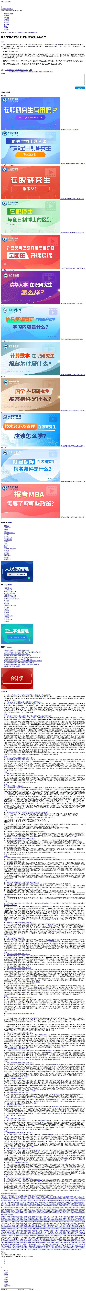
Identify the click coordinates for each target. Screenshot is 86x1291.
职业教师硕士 (72, 1249)
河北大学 (81, 1212)
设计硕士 (76, 1234)
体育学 (24, 1228)
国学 (5, 543)
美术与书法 (70, 1234)
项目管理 (6, 552)
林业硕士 (19, 1230)
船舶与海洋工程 (57, 1248)
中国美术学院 (68, 1202)
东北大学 (6, 609)
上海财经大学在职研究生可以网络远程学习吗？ (21, 1013)
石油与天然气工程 (24, 1248)
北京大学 (6, 600)
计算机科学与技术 (19, 1223)
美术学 (34, 1221)
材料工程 (25, 1246)
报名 (6, 29)
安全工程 (72, 1246)
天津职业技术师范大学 (72, 1212)
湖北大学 (53, 1209)
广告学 (38, 1237)
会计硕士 (7, 1228)
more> (9, 522)
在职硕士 (10, 1195)
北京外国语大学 (16, 1200)
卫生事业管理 (8, 538)
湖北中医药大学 (12, 1211)
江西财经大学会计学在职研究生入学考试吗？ (20, 1132)
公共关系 (62, 1235)
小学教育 (34, 1241)
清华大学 (6, 602)
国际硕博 (40, 1195)
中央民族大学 (46, 1209)
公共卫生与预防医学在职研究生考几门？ (19, 968)
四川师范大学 (61, 1205)
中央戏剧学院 (68, 1209)
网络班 (45, 1195)
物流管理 (6, 536)
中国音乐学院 (60, 1202)
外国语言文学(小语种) (21, 70)
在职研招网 (10, 32)
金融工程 (56, 1223)
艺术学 (26, 1221)
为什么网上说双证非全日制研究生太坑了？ (17, 654)
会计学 (6, 545)
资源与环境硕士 (37, 1242)
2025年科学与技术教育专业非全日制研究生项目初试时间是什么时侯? (27, 812)
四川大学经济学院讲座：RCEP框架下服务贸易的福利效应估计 (22, 657)
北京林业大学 (66, 1204)
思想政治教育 (54, 1220)
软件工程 (69, 1223)
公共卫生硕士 (46, 1227)
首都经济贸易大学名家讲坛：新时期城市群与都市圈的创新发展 (23, 661)
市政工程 (25, 1237)
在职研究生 (56, 44)
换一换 (11, 1214)
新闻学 (48, 1220)
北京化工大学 (30, 1204)
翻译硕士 (69, 1227)
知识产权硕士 (15, 1235)
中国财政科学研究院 (8, 1212)
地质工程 (43, 1246)
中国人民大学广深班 (10, 605)
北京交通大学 (6, 1205)
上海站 (6, 1272)
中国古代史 (49, 1241)
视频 (6, 24)
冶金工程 (77, 1246)
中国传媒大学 (22, 1205)
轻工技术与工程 (40, 1248)
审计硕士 (82, 1228)
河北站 (6, 1282)
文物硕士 (62, 1232)
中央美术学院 (60, 1209)
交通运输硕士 (72, 1242)
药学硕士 (46, 1230)
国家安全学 (39, 1234)
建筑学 (5, 1227)
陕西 (30, 70)
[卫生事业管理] (17, 643)
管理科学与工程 (63, 1220)
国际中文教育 (7, 1235)
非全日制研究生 (42, 721)
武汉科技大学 (33, 1202)
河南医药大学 (10, 1207)
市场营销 (6, 554)
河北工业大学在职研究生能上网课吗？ (18, 1162)
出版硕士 (39, 1228)
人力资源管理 (8, 540)
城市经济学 (51, 1237)
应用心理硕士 (62, 1227)
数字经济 (6, 526)
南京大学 (6, 614)
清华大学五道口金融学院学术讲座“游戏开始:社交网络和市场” (22, 652)
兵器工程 (4, 1249)
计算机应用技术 (28, 1220)
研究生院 (53, 1239)
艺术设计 (78, 1242)
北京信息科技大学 (69, 1200)
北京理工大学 (75, 1204)
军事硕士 (57, 1230)
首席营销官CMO (30, 1223)
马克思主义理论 (37, 1239)
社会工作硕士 (54, 1227)
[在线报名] (4, 1263)
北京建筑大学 (45, 1205)
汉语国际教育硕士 (32, 1244)
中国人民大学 (8, 588)
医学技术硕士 (37, 1232)
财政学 (46, 1223)
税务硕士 (34, 1228)
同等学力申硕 (23, 1195)
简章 (6, 19)
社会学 (5, 1220)
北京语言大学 (30, 1205)
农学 (72, 1232)
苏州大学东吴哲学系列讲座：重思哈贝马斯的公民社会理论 (21, 664)
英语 (5, 547)
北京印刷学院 (9, 1209)
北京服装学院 (66, 1207)
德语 (38, 1241)
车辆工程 (51, 1244)
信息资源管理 (80, 1218)
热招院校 (9, 1193)
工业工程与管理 (68, 1244)
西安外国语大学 (8, 13)
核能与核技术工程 (23, 1249)
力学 (82, 1242)
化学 (4, 1225)
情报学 (65, 1223)
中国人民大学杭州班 (10, 597)
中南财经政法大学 (78, 1198)
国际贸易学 (7, 555)
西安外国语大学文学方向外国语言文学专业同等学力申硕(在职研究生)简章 (31, 71)
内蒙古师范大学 (8, 616)
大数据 (60, 1218)
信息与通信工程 (14, 1221)
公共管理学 (39, 1218)
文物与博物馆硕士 (62, 1249)
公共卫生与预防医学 (60, 1225)
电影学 (42, 1237)
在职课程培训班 (55, 1064)
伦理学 (75, 1239)
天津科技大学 (42, 1211)
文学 (66, 1232)
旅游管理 (50, 1223)
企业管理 (6, 541)
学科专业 (6, 22)
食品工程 (78, 1248)
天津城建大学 (75, 1211)
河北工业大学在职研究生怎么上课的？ (18, 954)
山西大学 (6, 618)
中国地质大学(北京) (15, 1202)
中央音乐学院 (38, 1209)
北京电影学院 (60, 1200)
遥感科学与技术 (12, 1234)
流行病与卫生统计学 (10, 548)
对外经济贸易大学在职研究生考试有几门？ (19, 1178)
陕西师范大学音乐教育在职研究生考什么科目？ (21, 838)
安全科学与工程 (5, 1221)
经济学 (6, 531)
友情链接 (3, 1193)
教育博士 (26, 1225)
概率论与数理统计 (9, 533)
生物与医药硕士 (63, 1242)
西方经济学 (8, 1241)
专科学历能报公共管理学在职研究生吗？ (19, 1148)
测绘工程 (49, 1246)
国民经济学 (14, 1241)
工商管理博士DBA (78, 1237)
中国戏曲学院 (52, 1202)
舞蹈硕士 (50, 1234)
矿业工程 (16, 1248)
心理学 (12, 1220)
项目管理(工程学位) (21, 1244)
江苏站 (6, 1275)
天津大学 (27, 1211)
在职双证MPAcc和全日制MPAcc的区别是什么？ (18, 659)
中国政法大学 (25, 1200)
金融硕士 (75, 1223)
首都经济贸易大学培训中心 (12, 598)
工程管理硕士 (11, 1232)
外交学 (35, 1220)
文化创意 (54, 1221)
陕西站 (6, 1279)
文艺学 (31, 1249)
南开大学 (6, 607)
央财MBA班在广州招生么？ (15, 786)
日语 (41, 1241)
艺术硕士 (4, 1232)
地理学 (8, 1225)
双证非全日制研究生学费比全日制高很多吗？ (17, 655)
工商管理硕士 (76, 789)
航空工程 (10, 1249)
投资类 (44, 1220)
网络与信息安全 (48, 1249)
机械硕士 (21, 1242)
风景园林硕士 (73, 1230)
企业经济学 (37, 1225)
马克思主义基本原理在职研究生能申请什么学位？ (21, 983)
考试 (6, 20)
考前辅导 (6, 621)
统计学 (83, 1220)
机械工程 (75, 1244)
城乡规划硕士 (46, 1228)
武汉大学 (6, 611)
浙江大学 (6, 604)
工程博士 (31, 1225)
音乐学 (30, 1221)
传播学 (44, 1241)
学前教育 (29, 1241)
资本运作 (64, 1237)
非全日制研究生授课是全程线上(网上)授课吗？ (20, 773)
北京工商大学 (26, 1207)
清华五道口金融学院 (78, 1209)
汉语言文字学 (19, 1232)
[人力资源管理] (17, 581)
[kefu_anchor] (4, 1261)
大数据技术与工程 (38, 1249)
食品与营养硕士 (28, 1239)
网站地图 (50, 1195)
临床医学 (27, 1227)
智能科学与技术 (21, 1234)
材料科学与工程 (19, 1239)
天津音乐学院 (36, 1212)
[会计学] (17, 688)
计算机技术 (12, 1244)
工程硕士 (56, 1244)
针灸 (31, 1232)
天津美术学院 (44, 1212)
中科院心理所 (14, 1205)
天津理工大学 (58, 1211)
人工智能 (65, 1218)
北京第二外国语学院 (56, 1204)
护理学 (79, 1230)
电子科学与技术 (12, 1227)
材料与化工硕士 (28, 1242)
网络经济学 (78, 1235)
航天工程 (15, 1249)
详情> (14, 700)
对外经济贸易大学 (9, 593)
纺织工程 (33, 1248)
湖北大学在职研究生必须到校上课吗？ (18, 1092)
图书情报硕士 (62, 1228)
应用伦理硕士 (40, 1235)
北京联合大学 (50, 1207)
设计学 (78, 1232)
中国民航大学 (21, 1211)
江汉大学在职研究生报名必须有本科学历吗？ (20, 997)
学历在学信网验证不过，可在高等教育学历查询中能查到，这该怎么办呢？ (29, 695)
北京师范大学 (18, 1207)
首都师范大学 (42, 1207)
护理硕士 (41, 1230)
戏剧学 (46, 1237)
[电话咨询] (4, 1259)
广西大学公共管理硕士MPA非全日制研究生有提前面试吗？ (24, 702)
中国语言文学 (72, 1218)
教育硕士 (69, 1225)
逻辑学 (55, 1249)
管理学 (56, 1218)
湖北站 (6, 1281)
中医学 (20, 1228)
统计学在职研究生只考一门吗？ (16, 1078)
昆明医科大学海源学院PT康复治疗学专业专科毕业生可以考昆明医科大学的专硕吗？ (32, 857)
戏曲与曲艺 (63, 1234)
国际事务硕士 (23, 1235)
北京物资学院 (34, 1207)
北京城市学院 (74, 1207)
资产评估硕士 (76, 1228)
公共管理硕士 (38, 1227)
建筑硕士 (62, 1230)
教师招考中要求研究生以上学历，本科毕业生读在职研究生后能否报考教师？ (29, 716)
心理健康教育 (22, 1241)
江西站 (6, 1284)
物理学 (12, 1237)
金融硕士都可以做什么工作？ (13, 666)
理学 (8, 1239)
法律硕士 (29, 1228)
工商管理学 (7, 527)
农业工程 (40, 1244)
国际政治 (16, 1220)
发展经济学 (44, 1225)
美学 (37, 1221)
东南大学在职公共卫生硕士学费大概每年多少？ (21, 758)
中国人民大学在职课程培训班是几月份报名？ (20, 1063)
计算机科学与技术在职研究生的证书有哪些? (20, 1033)
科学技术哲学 (69, 1239)
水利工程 (11, 1248)
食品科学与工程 (39, 1223)
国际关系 (39, 1220)
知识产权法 (57, 1237)
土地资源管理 (32, 1237)
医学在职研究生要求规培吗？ (15, 1104)
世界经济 (51, 1235)
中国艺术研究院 (60, 1212)
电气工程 (46, 1244)
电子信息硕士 (14, 1242)
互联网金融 (51, 1225)
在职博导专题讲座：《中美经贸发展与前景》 (17, 650)
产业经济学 (41, 1221)
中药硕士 (51, 1230)
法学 (53, 1218)
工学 (69, 1232)
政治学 (61, 1223)
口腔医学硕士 (34, 1230)
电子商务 (57, 1235)
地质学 (21, 1221)
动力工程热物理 (9, 1246)
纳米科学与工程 (31, 1234)
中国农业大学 (25, 1202)
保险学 (21, 1220)
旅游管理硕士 (54, 1228)
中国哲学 (80, 1239)
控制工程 (6, 1248)
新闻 (6, 17)
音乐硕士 (45, 1234)
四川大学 (6, 612)
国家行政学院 (30, 1209)
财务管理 (6, 557)
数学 (29, 1232)
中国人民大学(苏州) (10, 595)
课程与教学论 (45, 1232)
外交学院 (15, 1209)
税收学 (12, 1225)
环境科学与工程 (78, 1241)
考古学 (74, 1221)
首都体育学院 (58, 1207)
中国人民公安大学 (42, 1202)
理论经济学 (4, 1239)
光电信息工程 (18, 1246)
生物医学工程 (66, 1248)
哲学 (8, 1220)
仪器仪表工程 (37, 1246)
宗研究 (61, 1244)
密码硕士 (57, 1232)
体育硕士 (8, 1230)
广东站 (6, 1274)
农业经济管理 (21, 1227)
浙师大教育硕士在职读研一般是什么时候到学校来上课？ (23, 882)
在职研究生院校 (21, 32)
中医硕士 (51, 1232)
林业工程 (73, 1248)
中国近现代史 (57, 1241)
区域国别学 (70, 1237)
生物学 (12, 1239)
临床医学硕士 (26, 1230)
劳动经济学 (79, 1221)
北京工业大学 (38, 1204)
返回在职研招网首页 (7, 9)
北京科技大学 (46, 1204)
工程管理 (46, 1235)
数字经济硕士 (32, 1235)
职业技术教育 (46, 1239)
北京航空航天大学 (34, 1200)
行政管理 (45, 1218)
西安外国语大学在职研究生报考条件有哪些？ (20, 922)
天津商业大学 (28, 1212)
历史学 (26, 1232)
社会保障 (11, 1223)
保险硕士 (69, 1228)
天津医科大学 (52, 1212)
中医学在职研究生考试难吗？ (15, 938)
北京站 (6, 1270)
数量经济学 (6, 1237)
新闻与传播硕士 (76, 1227)
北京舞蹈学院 (52, 1200)
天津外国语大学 (19, 1212)
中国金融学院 (79, 1200)
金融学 (6, 529)
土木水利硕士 (54, 1242)
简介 (6, 15)
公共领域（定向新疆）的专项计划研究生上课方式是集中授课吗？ (26, 831)
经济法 (32, 1227)
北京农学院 (37, 1205)
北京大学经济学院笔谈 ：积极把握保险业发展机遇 (19, 662)
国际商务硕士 (14, 1228)
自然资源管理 (68, 1221)
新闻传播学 (48, 1221)
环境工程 (6, 550)
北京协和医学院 (13, 1204)
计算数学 (6, 534)
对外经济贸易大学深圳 (72, 1205)
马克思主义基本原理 (67, 1241)
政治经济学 (7, 559)
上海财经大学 (8, 590)
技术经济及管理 (70, 1235)
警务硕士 (3, 1230)
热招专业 (14, 1193)
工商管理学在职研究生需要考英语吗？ (18, 1049)
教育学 (50, 1218)
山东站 (6, 1277)
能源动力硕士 (46, 1242)
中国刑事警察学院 (77, 1202)
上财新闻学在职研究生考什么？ (16, 1118)
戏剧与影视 (56, 1234)
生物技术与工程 (56, 1246)
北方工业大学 (22, 1209)
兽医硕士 (14, 1230)
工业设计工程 (49, 1248)
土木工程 (80, 1244)
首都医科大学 (22, 1204)
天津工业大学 (50, 1211)
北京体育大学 (44, 1200)
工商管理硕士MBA (77, 1225)
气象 (80, 1234)
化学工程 (30, 1246)
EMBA (67, 1230)
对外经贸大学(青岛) (10, 591)
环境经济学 (60, 1221)
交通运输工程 (65, 1246)
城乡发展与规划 (19, 1225)
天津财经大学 (34, 1211)
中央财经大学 (8, 619)
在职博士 (16, 1195)
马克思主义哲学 (60, 1239)
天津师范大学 (66, 1211)
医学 (74, 1232)
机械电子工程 (18, 1237)
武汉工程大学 (53, 1205)
